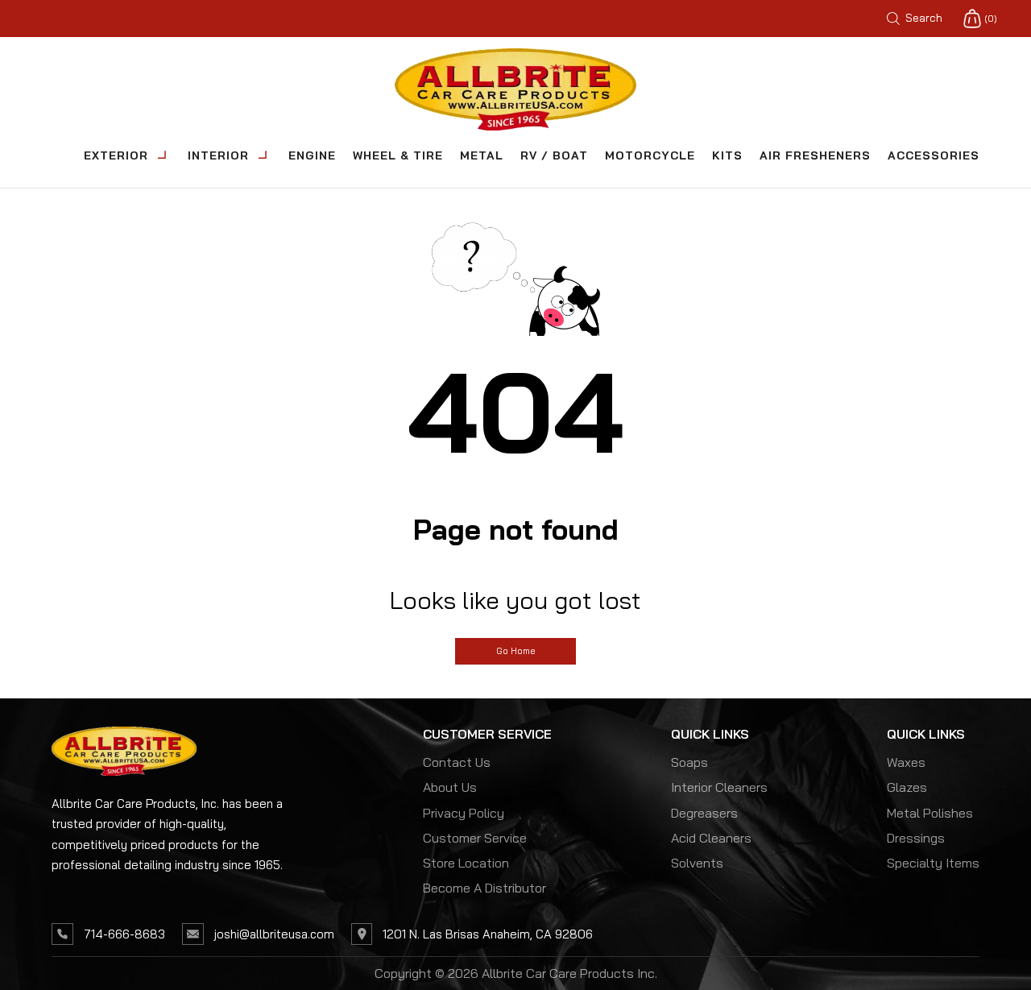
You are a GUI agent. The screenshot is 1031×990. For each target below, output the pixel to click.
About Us (450, 787)
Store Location (466, 863)
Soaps (689, 762)
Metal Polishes (930, 813)
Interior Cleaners (719, 787)
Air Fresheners (815, 155)
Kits (727, 155)
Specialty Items (933, 863)
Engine (312, 155)
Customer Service (475, 838)
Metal (481, 155)
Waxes (906, 762)
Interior (218, 155)
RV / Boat (554, 155)
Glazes (907, 787)
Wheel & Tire (398, 155)
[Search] (948, 18)
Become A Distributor (484, 888)
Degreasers (704, 813)
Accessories (933, 155)
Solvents (697, 863)
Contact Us (457, 762)
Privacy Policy (463, 813)
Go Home (515, 651)
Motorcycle (650, 155)
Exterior (116, 155)
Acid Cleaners (711, 838)
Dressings (916, 838)
